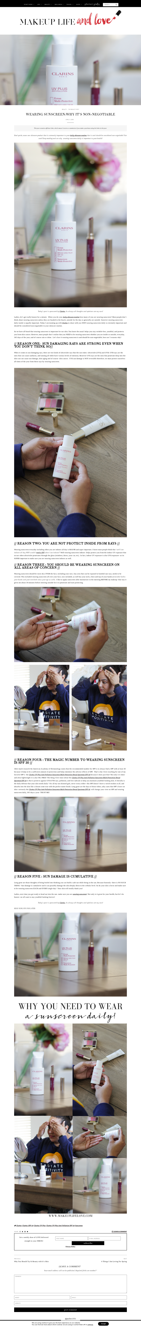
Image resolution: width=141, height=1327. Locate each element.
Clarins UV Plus (40, 1226)
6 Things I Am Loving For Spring (114, 1261)
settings (90, 1325)
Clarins (19, 1226)
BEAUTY (64, 109)
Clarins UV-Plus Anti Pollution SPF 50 (60, 1226)
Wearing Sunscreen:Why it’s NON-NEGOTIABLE (70, 114)
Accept (103, 1324)
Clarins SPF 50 (27, 1226)
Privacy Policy (70, 1246)
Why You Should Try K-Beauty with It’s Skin (31, 1261)
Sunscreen (79, 1226)
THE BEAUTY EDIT (73, 109)
